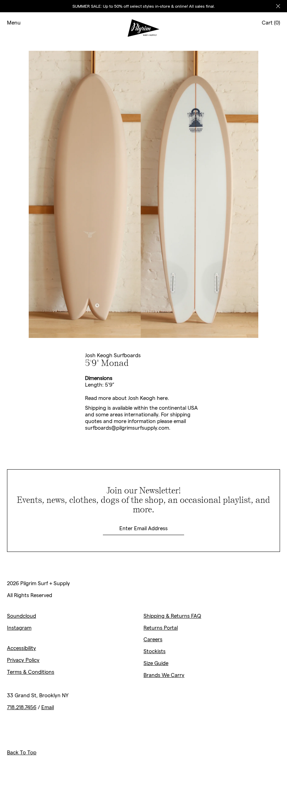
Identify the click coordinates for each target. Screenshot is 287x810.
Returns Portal (161, 627)
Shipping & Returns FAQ (172, 615)
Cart (271, 22)
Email (47, 707)
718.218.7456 (21, 707)
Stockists (155, 651)
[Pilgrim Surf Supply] (143, 22)
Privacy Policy (23, 660)
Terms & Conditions (30, 672)
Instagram (19, 627)
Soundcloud (21, 615)
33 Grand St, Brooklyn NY (38, 695)
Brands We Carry (164, 675)
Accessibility (21, 648)
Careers (153, 639)
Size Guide (156, 663)
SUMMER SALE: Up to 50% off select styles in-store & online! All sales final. (143, 6)
